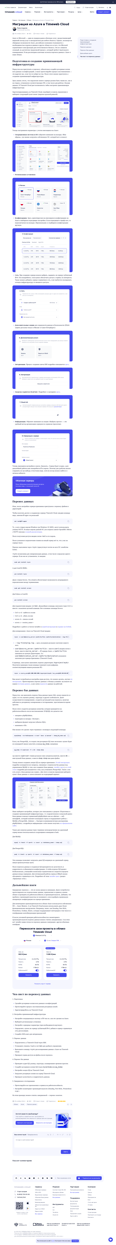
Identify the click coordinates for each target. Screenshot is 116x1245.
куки (53, 1241)
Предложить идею (75, 1213)
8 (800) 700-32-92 (23, 1194)
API (54, 1207)
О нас (89, 1190)
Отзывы (90, 1205)
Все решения (56, 1197)
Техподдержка (74, 1206)
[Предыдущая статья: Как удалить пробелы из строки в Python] (68, 1104)
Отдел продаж (22, 1191)
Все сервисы (38, 1214)
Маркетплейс (39, 1211)
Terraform (55, 1212)
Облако (16, 1104)
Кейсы (89, 1195)
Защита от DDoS (40, 1209)
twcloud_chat (21, 1197)
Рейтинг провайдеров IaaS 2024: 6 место (53, 1224)
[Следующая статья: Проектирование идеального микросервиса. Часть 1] (71, 1104)
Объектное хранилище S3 (42, 1205)
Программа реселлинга (77, 1190)
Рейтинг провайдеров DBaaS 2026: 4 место (83, 1224)
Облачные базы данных (42, 1197)
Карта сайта (73, 1216)
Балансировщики (40, 1202)
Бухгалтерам (74, 1201)
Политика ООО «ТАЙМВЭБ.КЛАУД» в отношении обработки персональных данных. (34, 1233)
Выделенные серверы (41, 1195)
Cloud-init (55, 1215)
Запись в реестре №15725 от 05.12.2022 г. (53, 1236)
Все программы (74, 1192)
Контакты (91, 1217)
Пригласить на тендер (94, 1215)
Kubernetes (38, 1200)
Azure (22, 1104)
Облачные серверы (40, 1190)
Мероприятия (92, 1197)
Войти (92, 12)
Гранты (90, 1192)
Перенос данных (32, 1104)
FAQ (71, 1211)
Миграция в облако (58, 1192)
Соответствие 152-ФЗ (59, 1190)
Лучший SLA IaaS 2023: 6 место (68, 1224)
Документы (73, 1203)
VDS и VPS (38, 1192)
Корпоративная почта (59, 1195)
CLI (54, 1210)
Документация (74, 1208)
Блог (89, 1200)
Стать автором (92, 1202)
